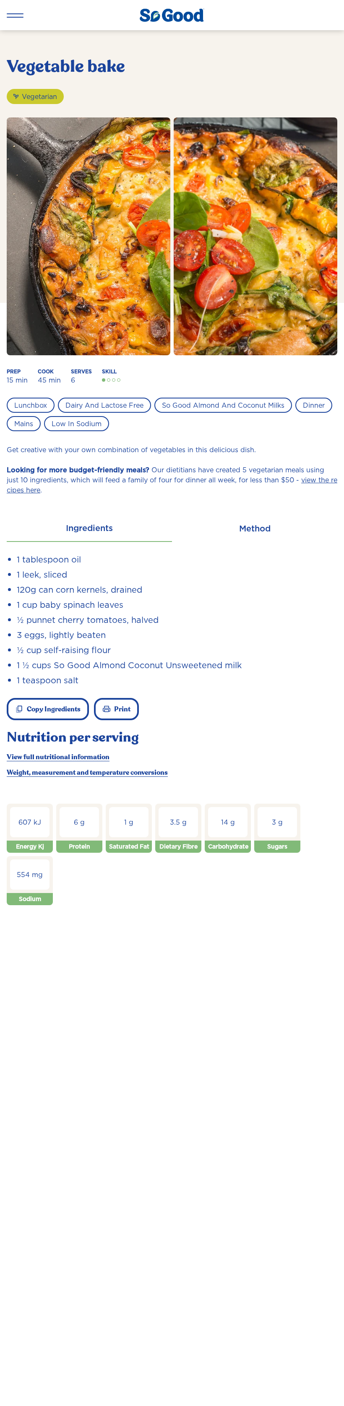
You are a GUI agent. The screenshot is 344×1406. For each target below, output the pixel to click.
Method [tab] (255, 528)
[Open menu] (15, 15)
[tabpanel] (172, 738)
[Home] (172, 15)
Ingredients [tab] (89, 528)
